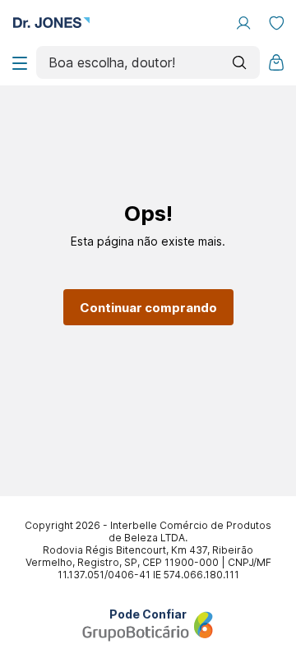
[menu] (19, 62)
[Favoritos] (276, 23)
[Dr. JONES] (51, 23)
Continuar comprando (148, 307)
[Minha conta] (243, 23)
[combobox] (148, 62)
